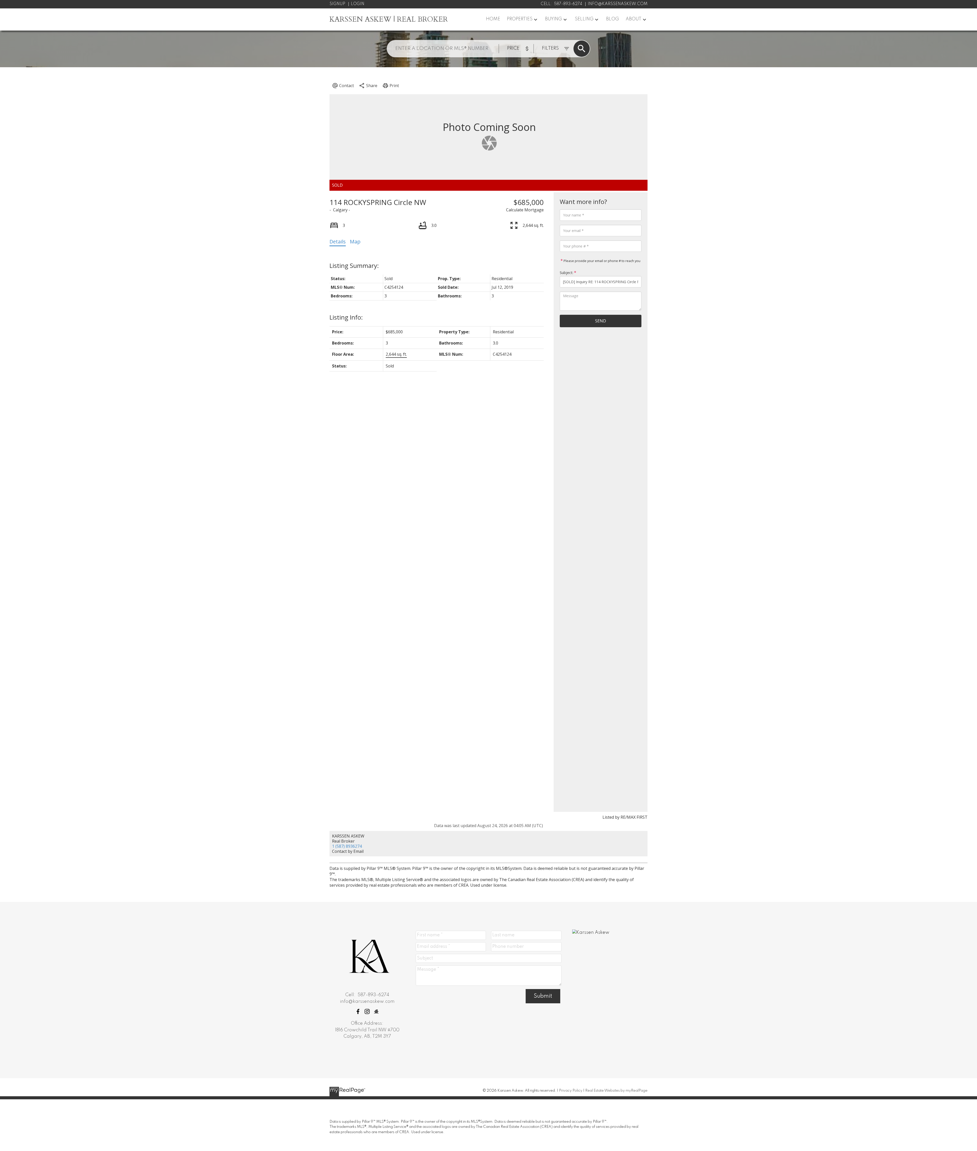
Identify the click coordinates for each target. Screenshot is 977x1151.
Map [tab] (355, 241)
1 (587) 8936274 (347, 846)
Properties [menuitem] (520, 19)
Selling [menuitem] (584, 19)
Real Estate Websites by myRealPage (616, 1090)
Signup (337, 4)
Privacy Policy (570, 1090)
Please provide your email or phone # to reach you (601, 260)
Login (357, 4)
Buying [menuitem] (553, 19)
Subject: (566, 272)
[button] (358, 1011)
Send (600, 321)
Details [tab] (337, 241)
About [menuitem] (633, 19)
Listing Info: (346, 317)
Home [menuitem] (493, 19)
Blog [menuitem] (612, 19)
